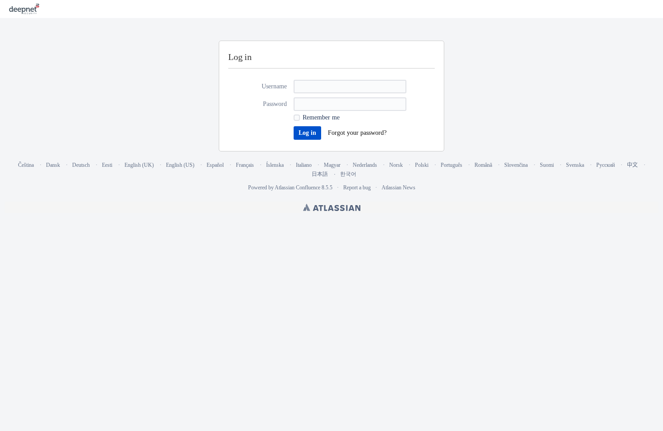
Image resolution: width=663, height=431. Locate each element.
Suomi (547, 165)
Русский (605, 165)
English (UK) (139, 165)
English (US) (180, 165)
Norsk (396, 165)
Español (215, 165)
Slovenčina (516, 165)
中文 (632, 165)
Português (451, 165)
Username (274, 86)
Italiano (304, 165)
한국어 (348, 174)
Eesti (107, 165)
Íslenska (275, 165)
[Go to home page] (24, 9)
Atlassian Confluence (297, 187)
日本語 (320, 174)
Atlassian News (398, 187)
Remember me (321, 117)
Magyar (332, 165)
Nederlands (365, 165)
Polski (421, 165)
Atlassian (331, 207)
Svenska (575, 165)
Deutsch (81, 165)
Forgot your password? (357, 132)
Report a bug (357, 187)
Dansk (53, 165)
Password (275, 104)
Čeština (26, 165)
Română (483, 165)
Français (245, 165)
